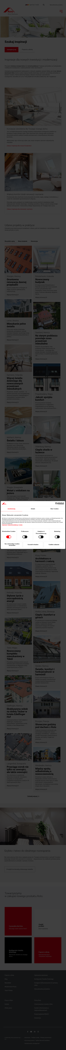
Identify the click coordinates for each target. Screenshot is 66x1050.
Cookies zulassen (54, 544)
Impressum (4, 525)
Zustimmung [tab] (11, 509)
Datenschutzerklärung (13, 525)
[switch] (24, 537)
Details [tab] (33, 509)
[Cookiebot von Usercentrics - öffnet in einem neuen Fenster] (56, 503)
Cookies (20, 525)
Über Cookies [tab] (54, 509)
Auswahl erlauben (33, 544)
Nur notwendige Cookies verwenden (12, 544)
